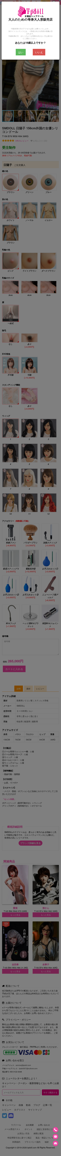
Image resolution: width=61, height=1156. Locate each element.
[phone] (55, 1129)
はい (20, 52)
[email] (55, 1136)
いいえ (39, 52)
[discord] (55, 1143)
